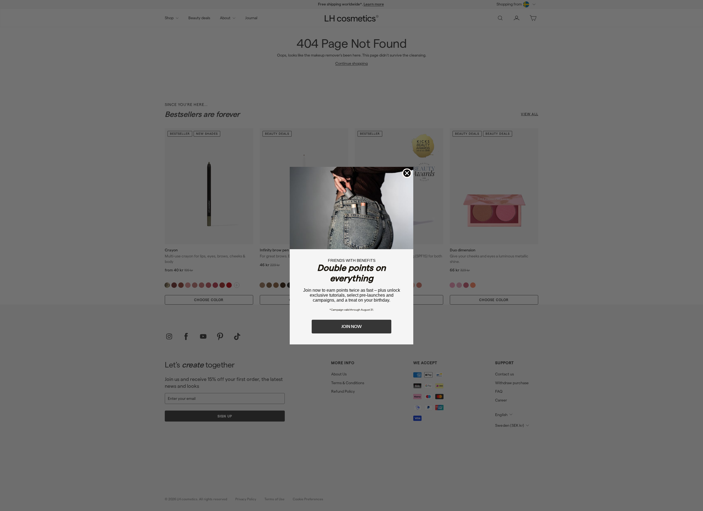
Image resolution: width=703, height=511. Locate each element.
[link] (351, 208)
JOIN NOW (351, 326)
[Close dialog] (407, 173)
